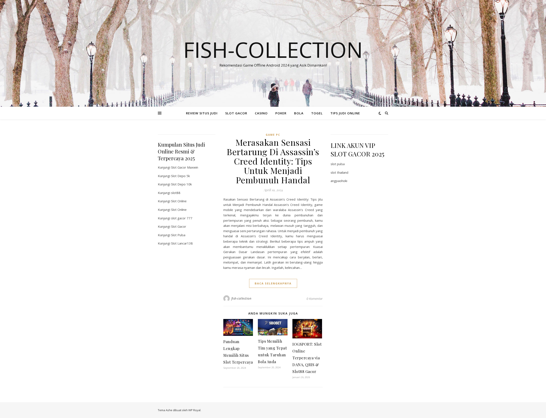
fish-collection (241, 298)
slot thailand (339, 172)
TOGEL (317, 113)
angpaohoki (339, 181)
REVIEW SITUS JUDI (202, 113)
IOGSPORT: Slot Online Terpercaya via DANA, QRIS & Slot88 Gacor (307, 358)
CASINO (261, 113)
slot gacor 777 (181, 218)
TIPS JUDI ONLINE (345, 113)
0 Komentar (314, 298)
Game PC (273, 135)
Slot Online (179, 201)
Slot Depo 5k (180, 176)
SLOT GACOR (236, 113)
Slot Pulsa (178, 235)
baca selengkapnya (273, 283)
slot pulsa (338, 164)
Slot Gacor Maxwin (184, 167)
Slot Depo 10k (181, 184)
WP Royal (194, 410)
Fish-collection (273, 49)
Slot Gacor (178, 226)
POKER (280, 113)
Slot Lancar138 (182, 243)
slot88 (175, 193)
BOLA (298, 113)
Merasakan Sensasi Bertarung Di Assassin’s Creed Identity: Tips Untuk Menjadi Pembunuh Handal (273, 161)
